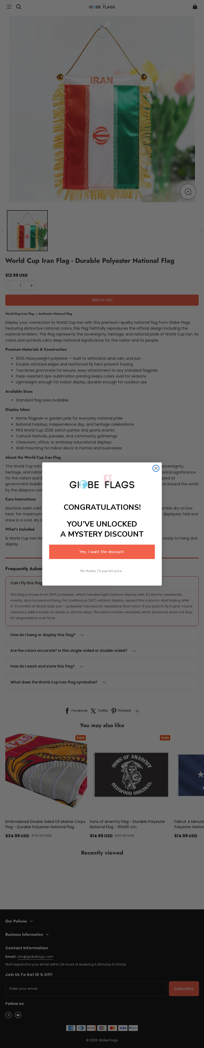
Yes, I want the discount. (102, 552)
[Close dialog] (156, 468)
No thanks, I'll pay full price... (102, 571)
